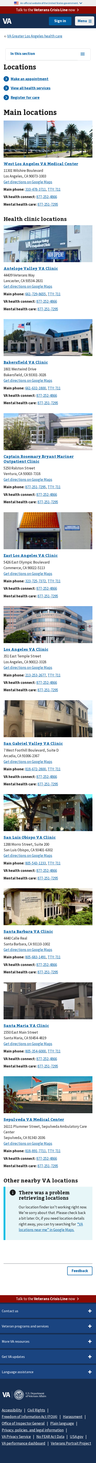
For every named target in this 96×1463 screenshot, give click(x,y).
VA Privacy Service (16, 1436)
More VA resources (15, 1341)
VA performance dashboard (23, 1443)
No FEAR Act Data (50, 1436)
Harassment (72, 1416)
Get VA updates (13, 1356)
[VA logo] (7, 21)
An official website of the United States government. (49, 3)
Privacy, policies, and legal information (33, 1430)
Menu (82, 20)
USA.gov (76, 1436)
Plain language (62, 1423)
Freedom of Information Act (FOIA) (29, 1416)
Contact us (10, 1311)
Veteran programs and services (25, 1326)
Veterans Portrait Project (71, 1443)
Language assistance (17, 1372)
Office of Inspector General (23, 1423)
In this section (22, 54)
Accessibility (12, 1410)
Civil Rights (36, 1410)
